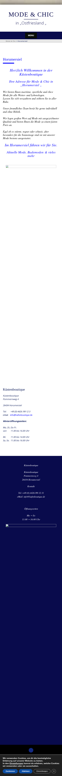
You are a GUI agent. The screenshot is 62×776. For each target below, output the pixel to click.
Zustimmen (10, 771)
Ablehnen (26, 771)
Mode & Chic (31, 14)
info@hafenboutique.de (21, 414)
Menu (31, 35)
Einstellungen (16, 763)
